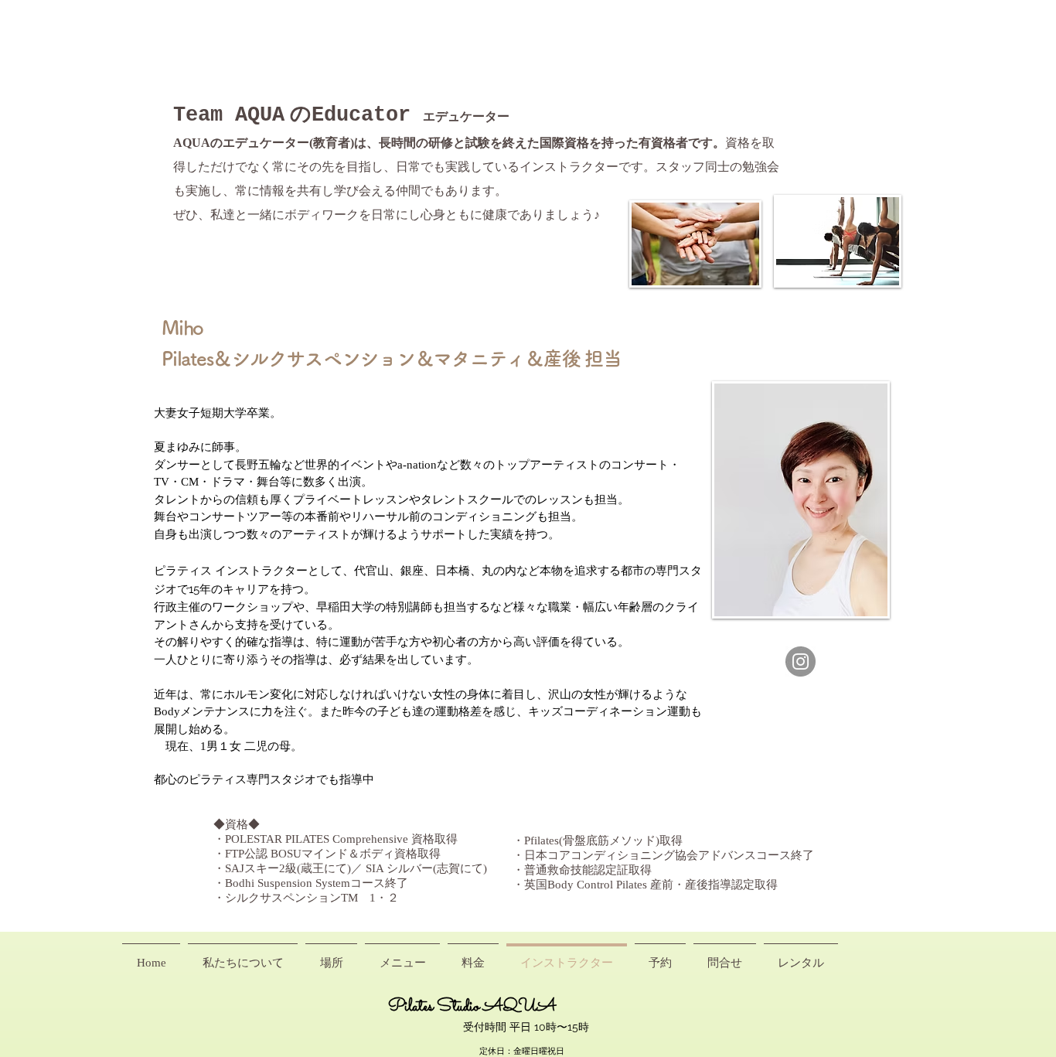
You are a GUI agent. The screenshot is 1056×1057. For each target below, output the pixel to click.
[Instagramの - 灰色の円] (800, 661)
